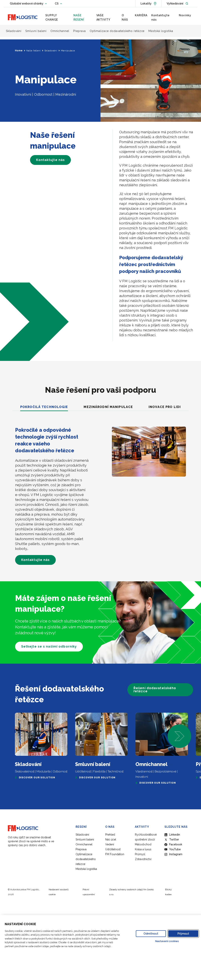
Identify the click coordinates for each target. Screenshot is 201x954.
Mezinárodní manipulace (108, 407)
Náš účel (110, 839)
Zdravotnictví (143, 859)
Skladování (50, 50)
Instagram (175, 854)
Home (19, 50)
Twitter (174, 839)
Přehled (110, 834)
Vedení (109, 844)
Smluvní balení (85, 839)
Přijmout (183, 933)
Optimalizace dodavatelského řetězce (86, 859)
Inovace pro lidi (165, 407)
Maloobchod (143, 844)
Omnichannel (84, 844)
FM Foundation (114, 854)
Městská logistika (86, 868)
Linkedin (174, 834)
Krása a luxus (143, 849)
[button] (179, 736)
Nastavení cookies (167, 941)
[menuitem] (57, 17)
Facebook (175, 844)
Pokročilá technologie (44, 407)
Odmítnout (150, 933)
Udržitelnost (113, 849)
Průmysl (140, 854)
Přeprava (81, 849)
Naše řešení (33, 50)
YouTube (175, 849)
